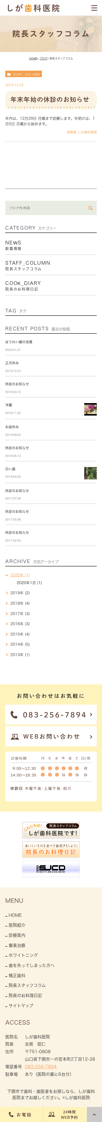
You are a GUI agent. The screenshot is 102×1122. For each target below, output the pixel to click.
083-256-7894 (41, 1067)
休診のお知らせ (17, 384)
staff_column (26, 74)
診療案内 (17, 935)
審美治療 (17, 945)
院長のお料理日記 (25, 995)
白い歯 (10, 469)
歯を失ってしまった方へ (32, 965)
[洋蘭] (90, 409)
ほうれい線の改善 (18, 342)
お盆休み (12, 427)
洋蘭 (8, 405)
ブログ (43, 58)
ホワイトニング (23, 955)
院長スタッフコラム (27, 985)
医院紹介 (17, 925)
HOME (33, 58)
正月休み (12, 363)
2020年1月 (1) (29, 583)
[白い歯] (90, 473)
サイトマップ (21, 1006)
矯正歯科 (17, 975)
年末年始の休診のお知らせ (49, 99)
